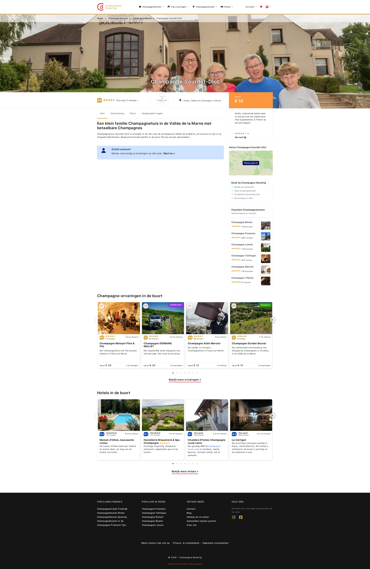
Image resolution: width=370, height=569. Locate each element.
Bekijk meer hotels (185, 471)
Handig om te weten (198, 517)
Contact (191, 509)
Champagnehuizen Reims (111, 513)
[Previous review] (232, 125)
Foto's (133, 113)
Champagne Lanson (153, 525)
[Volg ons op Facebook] (240, 519)
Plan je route (249, 163)
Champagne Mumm (152, 521)
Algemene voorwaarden (216, 543)
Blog (189, 513)
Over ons (192, 525)
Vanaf (105, 365)
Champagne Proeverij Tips (111, 525)
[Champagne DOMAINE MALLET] (163, 318)
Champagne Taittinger (154, 513)
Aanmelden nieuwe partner (201, 521)
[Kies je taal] (268, 7)
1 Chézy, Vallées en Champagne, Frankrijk (201, 101)
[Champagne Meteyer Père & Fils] (119, 318)
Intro (102, 113)
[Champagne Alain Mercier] (207, 318)
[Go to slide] (173, 373)
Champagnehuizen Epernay (112, 517)
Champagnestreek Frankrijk (112, 509)
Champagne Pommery (154, 509)
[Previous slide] (97, 320)
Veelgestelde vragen (152, 113)
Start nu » (169, 153)
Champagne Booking (190, 557)
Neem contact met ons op (155, 543)
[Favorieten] (261, 6)
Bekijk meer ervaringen (185, 379)
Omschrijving (117, 113)
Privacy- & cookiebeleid (186, 543)
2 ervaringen (132, 365)
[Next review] (270, 125)
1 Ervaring (221, 365)
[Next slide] (272, 320)
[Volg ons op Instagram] (234, 519)
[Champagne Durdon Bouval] (251, 318)
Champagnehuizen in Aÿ (110, 521)
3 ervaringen (176, 365)
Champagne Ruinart (152, 517)
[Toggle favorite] (101, 306)
